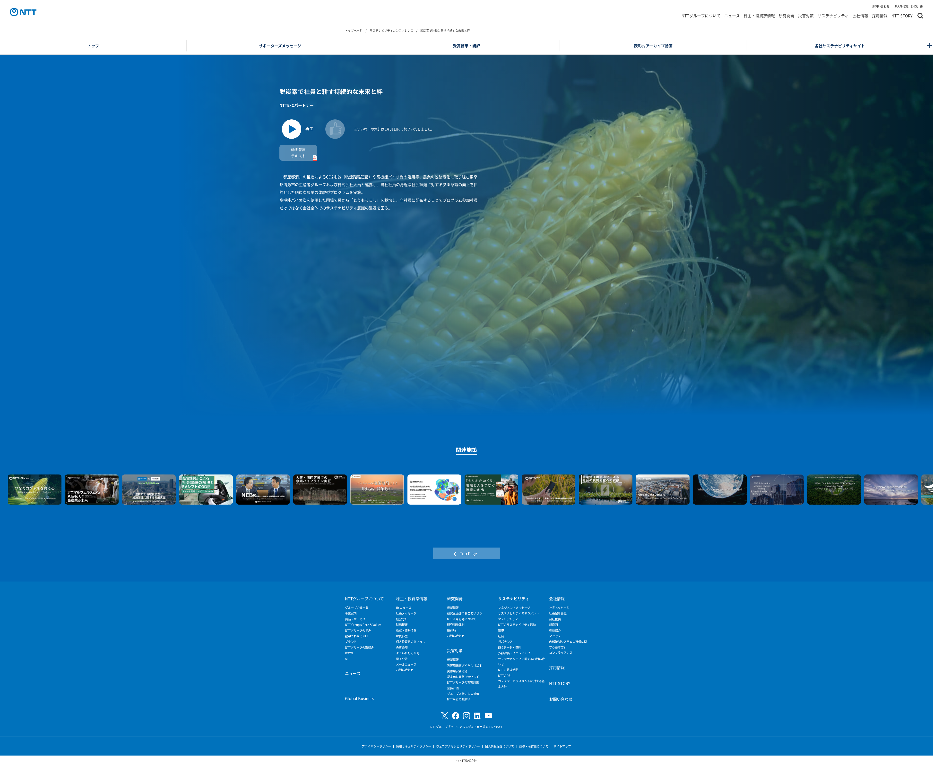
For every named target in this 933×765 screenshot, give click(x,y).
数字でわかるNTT (356, 636)
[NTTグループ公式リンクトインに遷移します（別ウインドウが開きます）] (477, 716)
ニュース (732, 15)
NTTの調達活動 (508, 670)
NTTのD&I (504, 676)
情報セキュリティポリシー (413, 746)
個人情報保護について (499, 746)
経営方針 (402, 619)
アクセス (555, 636)
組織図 (553, 625)
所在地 (451, 630)
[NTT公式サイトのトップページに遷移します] (23, 12)
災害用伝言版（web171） (464, 677)
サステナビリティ (833, 15)
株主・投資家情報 (759, 15)
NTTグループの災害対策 (463, 682)
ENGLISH (917, 6)
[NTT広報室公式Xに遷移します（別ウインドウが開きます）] (444, 716)
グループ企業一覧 (356, 608)
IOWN (349, 653)
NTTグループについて (701, 15)
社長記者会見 (558, 613)
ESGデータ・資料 (509, 647)
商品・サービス (355, 619)
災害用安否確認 (457, 671)
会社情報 (860, 15)
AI (346, 659)
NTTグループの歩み (358, 630)
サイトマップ (562, 746)
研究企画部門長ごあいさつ (464, 613)
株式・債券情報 (406, 630)
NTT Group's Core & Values (363, 625)
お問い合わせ (881, 6)
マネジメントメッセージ (514, 608)
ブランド (351, 642)
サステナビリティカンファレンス (391, 30)
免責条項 (402, 647)
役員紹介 (555, 630)
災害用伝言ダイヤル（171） (465, 665)
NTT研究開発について (461, 619)
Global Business (359, 698)
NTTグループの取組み (359, 647)
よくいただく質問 (407, 653)
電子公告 (402, 659)
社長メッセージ (406, 613)
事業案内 (351, 613)
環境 (501, 630)
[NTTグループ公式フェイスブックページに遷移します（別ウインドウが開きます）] (455, 715)
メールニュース (406, 664)
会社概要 (555, 619)
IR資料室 (402, 636)
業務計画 (453, 688)
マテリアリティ (508, 619)
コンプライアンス (560, 652)
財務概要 (402, 625)
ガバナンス (505, 642)
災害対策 (806, 15)
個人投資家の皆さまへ (410, 642)
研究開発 (786, 15)
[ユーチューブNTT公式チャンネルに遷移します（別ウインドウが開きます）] (488, 715)
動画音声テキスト (298, 152)
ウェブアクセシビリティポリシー (458, 746)
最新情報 (453, 608)
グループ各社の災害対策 (463, 694)
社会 (501, 636)
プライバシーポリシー (376, 746)
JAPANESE (901, 6)
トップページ (354, 30)
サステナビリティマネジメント (518, 613)
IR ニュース (403, 608)
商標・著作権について (533, 746)
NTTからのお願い (458, 699)
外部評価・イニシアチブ (514, 653)
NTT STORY (902, 15)
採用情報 (880, 15)
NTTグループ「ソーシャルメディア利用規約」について (466, 727)
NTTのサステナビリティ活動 (517, 625)
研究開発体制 (456, 625)
